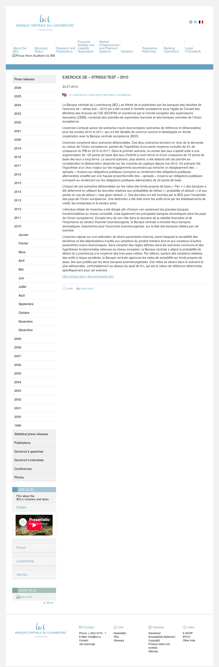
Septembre (26, 304)
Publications (22, 442)
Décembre (26, 330)
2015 (17, 183)
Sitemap (153, 651)
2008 (17, 347)
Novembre (26, 321)
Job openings (87, 644)
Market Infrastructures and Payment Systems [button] (109, 46)
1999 (17, 425)
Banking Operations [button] (171, 49)
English (21, 507)
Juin (21, 278)
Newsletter (120, 633)
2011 (17, 217)
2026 (17, 87)
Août (22, 295)
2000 (17, 416)
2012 (17, 209)
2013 (17, 200)
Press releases (24, 79)
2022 (17, 122)
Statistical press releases (31, 434)
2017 (17, 165)
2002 (17, 399)
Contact (83, 640)
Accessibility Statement (161, 636)
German (22, 574)
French (21, 547)
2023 (17, 113)
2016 (17, 174)
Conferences (23, 469)
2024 (17, 105)
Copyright (154, 640)
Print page (86, 288)
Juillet (22, 286)
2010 (17, 226)
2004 (17, 382)
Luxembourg (25, 561)
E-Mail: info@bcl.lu (90, 636)
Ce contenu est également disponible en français (100, 95)
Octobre (24, 312)
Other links (189, 640)
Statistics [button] (127, 51)
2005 (17, 373)
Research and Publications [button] (65, 49)
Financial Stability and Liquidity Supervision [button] (86, 46)
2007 (17, 356)
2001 (17, 408)
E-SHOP (188, 633)
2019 (17, 148)
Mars (22, 252)
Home (70, 288)
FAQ (116, 636)
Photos (19, 477)
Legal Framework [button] (193, 49)
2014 (17, 191)
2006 (17, 365)
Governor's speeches (28, 451)
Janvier (23, 235)
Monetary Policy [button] (41, 49)
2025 (17, 96)
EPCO (186, 636)
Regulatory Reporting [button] (149, 49)
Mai (21, 269)
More (49, 602)
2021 (17, 131)
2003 (17, 390)
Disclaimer (154, 633)
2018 (17, 157)
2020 (17, 139)
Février (23, 243)
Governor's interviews (29, 460)
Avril (21, 260)
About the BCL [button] (19, 49)
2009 (17, 338)
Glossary (119, 640)
